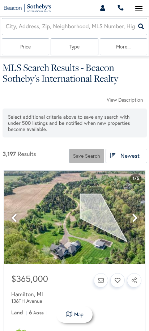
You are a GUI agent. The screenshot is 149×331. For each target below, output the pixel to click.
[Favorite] (117, 280)
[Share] (134, 280)
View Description (125, 100)
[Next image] (135, 218)
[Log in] (102, 8)
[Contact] (101, 280)
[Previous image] (14, 218)
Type (74, 46)
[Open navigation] (139, 8)
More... (123, 46)
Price (25, 46)
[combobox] (6, 26)
